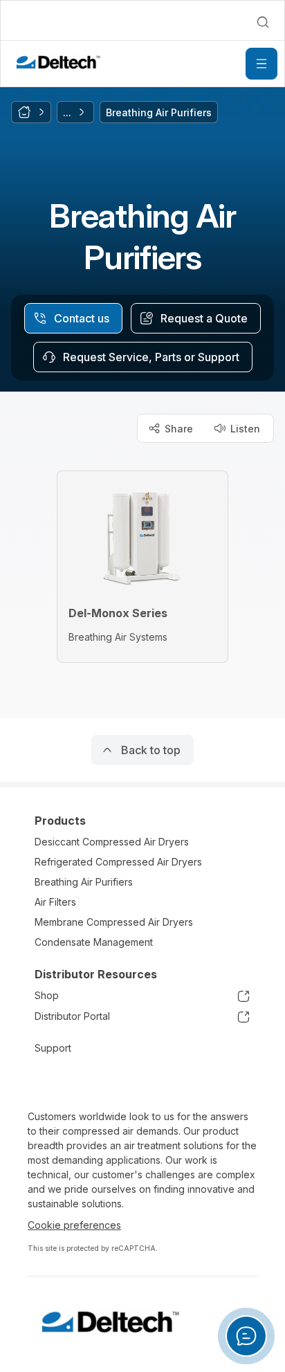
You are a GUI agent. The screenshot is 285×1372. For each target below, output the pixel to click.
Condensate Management (94, 942)
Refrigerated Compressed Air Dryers (118, 862)
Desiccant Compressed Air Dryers (112, 842)
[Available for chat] (246, 1336)
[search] (263, 22)
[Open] (261, 64)
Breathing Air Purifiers (84, 882)
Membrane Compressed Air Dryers (114, 922)
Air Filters (55, 902)
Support (53, 1048)
